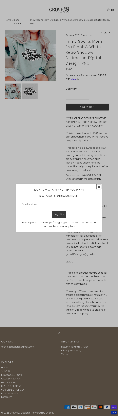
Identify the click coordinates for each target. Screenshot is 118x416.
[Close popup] (98, 186)
